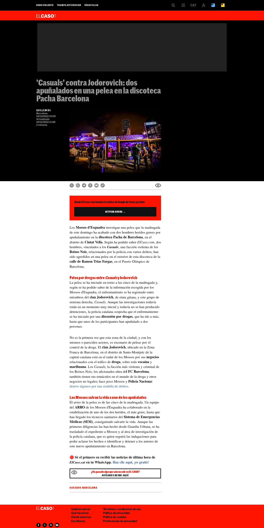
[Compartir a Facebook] (38, 525)
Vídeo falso (91, 5)
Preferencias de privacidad (120, 521)
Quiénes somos (80, 509)
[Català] (193, 5)
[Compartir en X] (72, 185)
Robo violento (45, 5)
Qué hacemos (80, 512)
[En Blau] (213, 5)
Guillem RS (43, 110)
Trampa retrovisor (69, 5)
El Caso (46, 15)
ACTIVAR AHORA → (115, 211)
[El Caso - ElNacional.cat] (45, 508)
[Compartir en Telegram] (84, 185)
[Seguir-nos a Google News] (57, 525)
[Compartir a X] (45, 525)
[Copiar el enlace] (102, 185)
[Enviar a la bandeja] (158, 185)
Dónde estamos (81, 517)
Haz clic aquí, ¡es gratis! (131, 462)
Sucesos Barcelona (83, 487)
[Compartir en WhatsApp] (78, 185)
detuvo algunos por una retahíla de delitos (99, 386)
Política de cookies (114, 517)
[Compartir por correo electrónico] (96, 185)
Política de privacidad (116, 512)
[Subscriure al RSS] (51, 525)
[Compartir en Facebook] (90, 185)
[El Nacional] (223, 5)
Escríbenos (78, 521)
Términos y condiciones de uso (122, 509)
